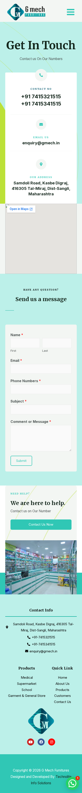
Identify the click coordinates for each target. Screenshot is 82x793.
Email (16, 361)
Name (16, 335)
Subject (18, 401)
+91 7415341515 (41, 104)
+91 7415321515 (41, 96)
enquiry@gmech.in (41, 143)
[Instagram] (51, 741)
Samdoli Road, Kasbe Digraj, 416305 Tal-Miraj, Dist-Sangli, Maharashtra (41, 188)
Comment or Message (30, 422)
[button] (41, 524)
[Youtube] (30, 741)
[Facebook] (41, 741)
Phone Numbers (25, 381)
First (13, 350)
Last (45, 350)
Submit (21, 461)
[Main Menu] (71, 12)
